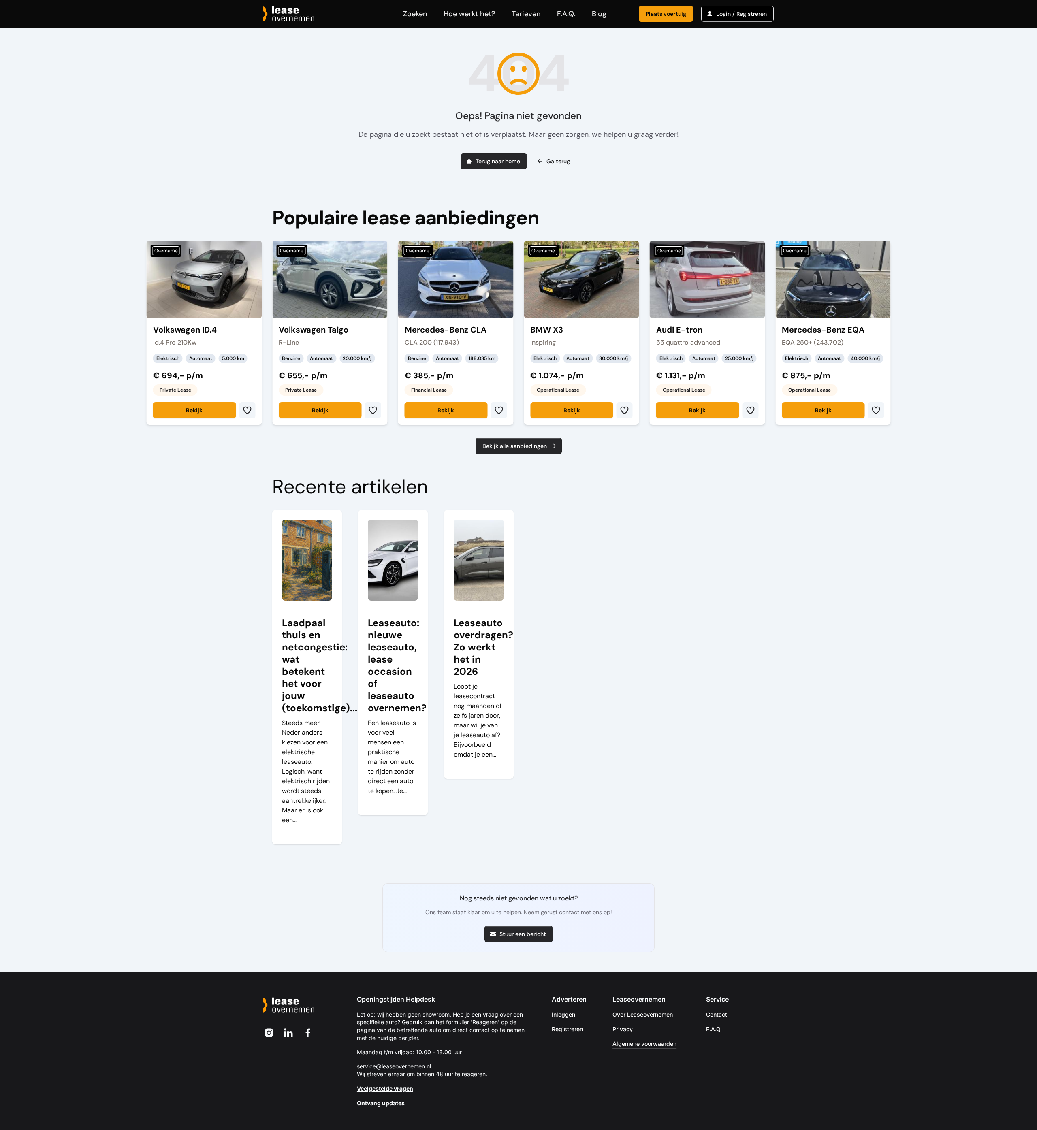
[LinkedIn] (288, 1032)
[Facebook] (308, 1032)
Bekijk (194, 410)
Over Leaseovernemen (642, 1014)
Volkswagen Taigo (313, 330)
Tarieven (526, 14)
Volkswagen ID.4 (185, 330)
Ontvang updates (381, 1103)
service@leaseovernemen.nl (394, 1066)
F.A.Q (713, 1029)
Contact (716, 1014)
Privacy (622, 1029)
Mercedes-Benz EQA (823, 330)
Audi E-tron (679, 330)
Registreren (567, 1029)
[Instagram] (269, 1032)
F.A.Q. (566, 14)
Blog (599, 14)
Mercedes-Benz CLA (445, 330)
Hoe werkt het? (469, 14)
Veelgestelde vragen (385, 1088)
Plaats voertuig (666, 13)
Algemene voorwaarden (644, 1043)
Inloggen (563, 1014)
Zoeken (415, 14)
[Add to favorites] (247, 410)
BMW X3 (546, 330)
